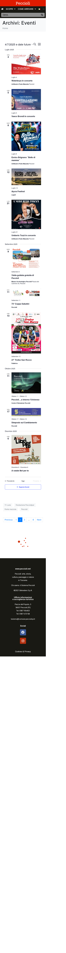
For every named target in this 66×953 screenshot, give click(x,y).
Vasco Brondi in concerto (23, 116)
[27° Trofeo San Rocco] (26, 332)
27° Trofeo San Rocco (21, 359)
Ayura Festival (18, 191)
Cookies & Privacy (23, 651)
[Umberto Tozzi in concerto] (26, 214)
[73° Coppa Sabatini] (26, 292)
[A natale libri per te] (26, 449)
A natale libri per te (20, 470)
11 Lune (8, 505)
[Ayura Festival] (26, 177)
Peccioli (23, 3)
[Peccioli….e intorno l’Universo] (26, 382)
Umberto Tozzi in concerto (23, 235)
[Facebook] (23, 632)
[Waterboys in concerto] (26, 63)
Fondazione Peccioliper (25, 505)
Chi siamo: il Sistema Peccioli (23, 585)
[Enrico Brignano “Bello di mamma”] (26, 136)
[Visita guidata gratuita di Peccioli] (26, 258)
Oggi (23, 481)
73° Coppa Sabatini (20, 303)
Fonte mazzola (10, 509)
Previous (9, 519)
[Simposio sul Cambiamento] (26, 412)
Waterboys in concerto (22, 80)
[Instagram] (23, 641)
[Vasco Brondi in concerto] (26, 99)
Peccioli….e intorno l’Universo (25, 399)
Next (39, 519)
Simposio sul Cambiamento (24, 422)
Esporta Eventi (24, 487)
